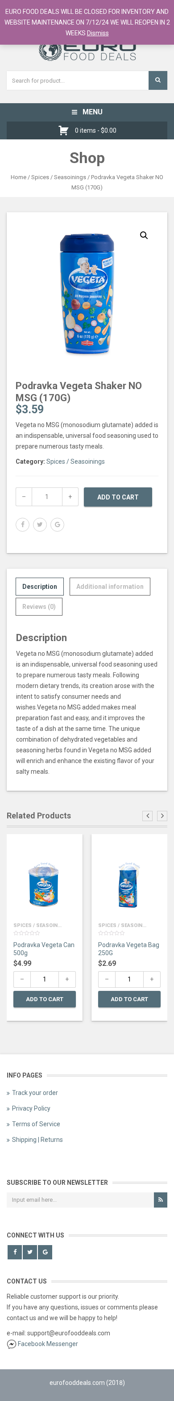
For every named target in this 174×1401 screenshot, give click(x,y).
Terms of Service (36, 1124)
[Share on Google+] (57, 525)
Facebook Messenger (48, 1343)
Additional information (110, 586)
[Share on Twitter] (40, 525)
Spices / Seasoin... (37, 925)
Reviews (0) (39, 606)
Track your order (35, 1092)
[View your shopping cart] (66, 130)
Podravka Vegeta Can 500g (44, 948)
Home (18, 177)
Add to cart (118, 497)
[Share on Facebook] (22, 525)
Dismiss (98, 33)
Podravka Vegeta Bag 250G (128, 948)
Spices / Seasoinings (58, 177)
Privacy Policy (31, 1108)
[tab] (40, 587)
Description (39, 586)
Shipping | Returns (37, 1139)
